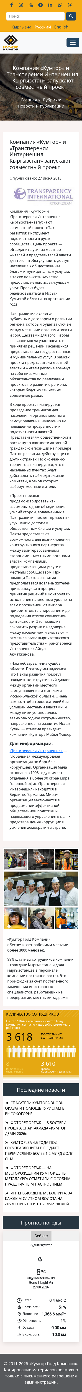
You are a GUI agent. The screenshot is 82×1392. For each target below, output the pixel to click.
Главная (29, 100)
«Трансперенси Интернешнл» (36, 750)
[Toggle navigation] (73, 42)
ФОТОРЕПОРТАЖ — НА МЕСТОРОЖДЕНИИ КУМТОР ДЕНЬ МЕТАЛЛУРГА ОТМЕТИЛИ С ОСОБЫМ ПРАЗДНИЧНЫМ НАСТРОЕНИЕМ (38, 1176)
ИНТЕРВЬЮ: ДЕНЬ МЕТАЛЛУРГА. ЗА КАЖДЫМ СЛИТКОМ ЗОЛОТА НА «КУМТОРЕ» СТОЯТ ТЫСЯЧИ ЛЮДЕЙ (38, 1199)
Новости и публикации (41, 106)
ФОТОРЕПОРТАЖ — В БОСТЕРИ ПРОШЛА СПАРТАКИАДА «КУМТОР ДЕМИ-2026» (35, 1128)
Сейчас (41, 1236)
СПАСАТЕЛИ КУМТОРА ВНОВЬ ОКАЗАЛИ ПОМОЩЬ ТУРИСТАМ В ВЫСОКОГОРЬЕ (34, 1108)
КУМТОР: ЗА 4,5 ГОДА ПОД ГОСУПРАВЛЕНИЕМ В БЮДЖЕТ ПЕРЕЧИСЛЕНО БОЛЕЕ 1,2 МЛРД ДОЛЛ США (39, 1150)
